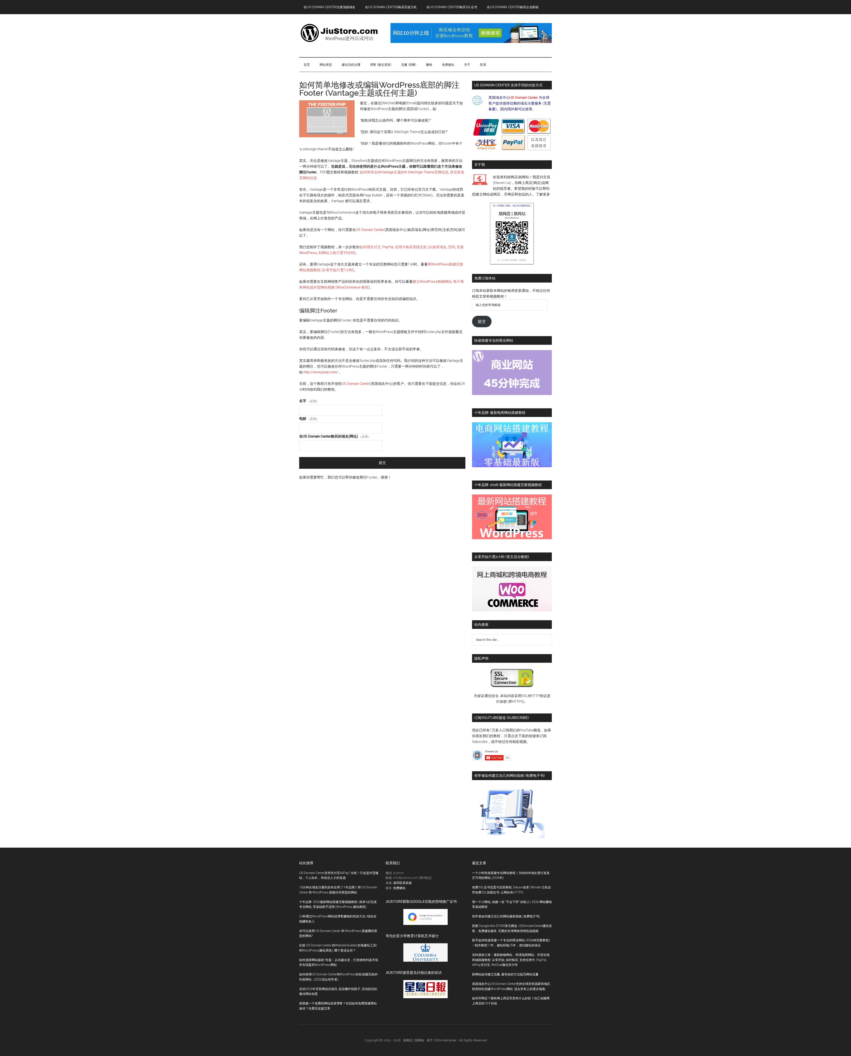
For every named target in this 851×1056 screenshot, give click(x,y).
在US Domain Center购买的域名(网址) (335, 436)
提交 (382, 463)
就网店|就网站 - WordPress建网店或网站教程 (341, 33)
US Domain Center (370, 230)
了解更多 (543, 194)
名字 (309, 401)
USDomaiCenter (445, 1040)
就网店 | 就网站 (413, 1040)
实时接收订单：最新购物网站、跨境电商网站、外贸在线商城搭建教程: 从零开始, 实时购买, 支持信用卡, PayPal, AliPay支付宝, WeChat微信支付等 (511, 960)
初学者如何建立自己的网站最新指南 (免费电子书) (506, 916)
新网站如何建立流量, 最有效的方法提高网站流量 (505, 974)
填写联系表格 (402, 883)
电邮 (309, 419)
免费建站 (399, 888)
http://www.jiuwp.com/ (321, 372)
